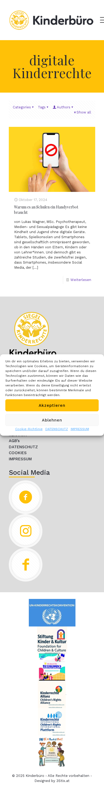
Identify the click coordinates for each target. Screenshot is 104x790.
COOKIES (18, 452)
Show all (84, 112)
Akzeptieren (52, 405)
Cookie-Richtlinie (29, 429)
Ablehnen (52, 420)
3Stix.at (63, 781)
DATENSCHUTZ (56, 429)
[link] (33, 334)
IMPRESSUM (80, 429)
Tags (42, 107)
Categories (22, 107)
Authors (63, 107)
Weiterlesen (80, 280)
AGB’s (14, 440)
